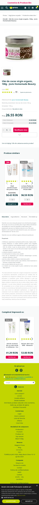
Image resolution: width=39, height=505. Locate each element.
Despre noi (19, 463)
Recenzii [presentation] (24, 217)
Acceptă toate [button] (11, 501)
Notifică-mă (27, 204)
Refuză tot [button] (29, 501)
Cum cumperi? (19, 393)
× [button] (37, 485)
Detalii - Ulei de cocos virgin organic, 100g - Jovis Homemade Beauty (20, 20)
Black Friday (19, 439)
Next (32, 183)
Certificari (19, 479)
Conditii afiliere (19, 398)
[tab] (6, 217)
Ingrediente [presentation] (15, 217)
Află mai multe (21, 495)
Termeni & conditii (19, 465)
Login (19, 414)
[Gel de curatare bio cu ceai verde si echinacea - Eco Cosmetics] (12, 327)
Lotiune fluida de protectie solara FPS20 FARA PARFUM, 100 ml (27, 187)
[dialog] (19, 494)
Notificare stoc (20, 130)
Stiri (19, 452)
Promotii (19, 432)
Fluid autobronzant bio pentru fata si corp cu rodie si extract (12, 187)
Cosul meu (19, 423)
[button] (19, 497)
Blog (19, 447)
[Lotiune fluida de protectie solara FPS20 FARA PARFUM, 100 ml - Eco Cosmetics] (27, 169)
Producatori (19, 429)
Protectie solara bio (29, 15)
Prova (5, 15)
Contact (19, 468)
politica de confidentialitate (15, 379)
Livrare (19, 396)
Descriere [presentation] (5, 217)
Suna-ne (21, 387)
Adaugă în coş (12, 204)
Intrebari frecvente (19, 407)
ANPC (19, 472)
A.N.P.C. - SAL (19, 477)
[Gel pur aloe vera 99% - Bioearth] (27, 327)
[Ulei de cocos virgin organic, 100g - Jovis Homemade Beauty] (7, 72)
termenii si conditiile (24, 377)
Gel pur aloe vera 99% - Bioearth (27, 344)
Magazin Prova (20, 445)
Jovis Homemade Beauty (20, 100)
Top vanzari (19, 436)
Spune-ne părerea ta (25, 92)
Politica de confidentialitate (19, 470)
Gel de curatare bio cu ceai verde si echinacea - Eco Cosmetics (12, 345)
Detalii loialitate (19, 400)
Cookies (19, 475)
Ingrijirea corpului (15, 15)
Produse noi (19, 434)
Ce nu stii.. (19, 450)
